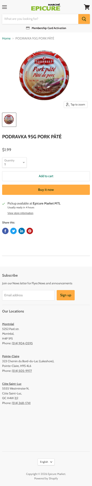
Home (6, 38)
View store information (20, 213)
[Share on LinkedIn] (21, 231)
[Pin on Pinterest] (30, 231)
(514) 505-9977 (22, 371)
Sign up (65, 295)
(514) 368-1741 (21, 403)
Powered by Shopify (46, 478)
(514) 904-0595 (22, 343)
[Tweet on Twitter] (13, 231)
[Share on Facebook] (5, 231)
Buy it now (46, 190)
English (44, 461)
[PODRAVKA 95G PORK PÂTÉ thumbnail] (9, 120)
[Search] (84, 19)
